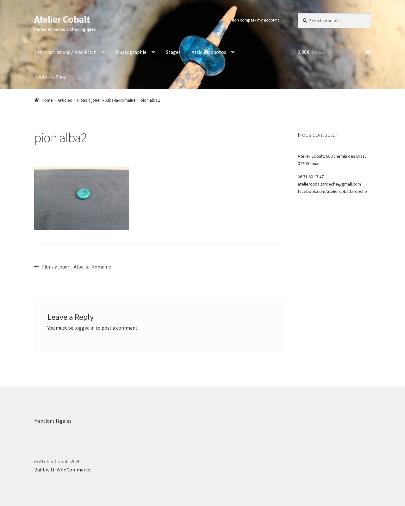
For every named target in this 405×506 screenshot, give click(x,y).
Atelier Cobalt (62, 19)
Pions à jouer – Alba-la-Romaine (106, 100)
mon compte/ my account (255, 20)
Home (47, 100)
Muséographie (131, 52)
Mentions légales (53, 421)
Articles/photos (209, 52)
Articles (65, 100)
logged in (84, 328)
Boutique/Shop (50, 76)
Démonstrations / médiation (65, 52)
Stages (173, 52)
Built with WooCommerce (62, 469)
